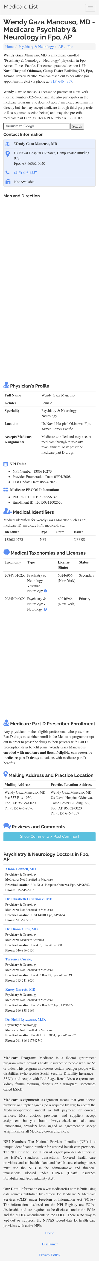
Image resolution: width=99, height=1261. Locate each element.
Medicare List (21, 5)
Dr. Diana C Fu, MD (21, 929)
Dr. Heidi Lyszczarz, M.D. (25, 1019)
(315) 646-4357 (61, 81)
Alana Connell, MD (20, 868)
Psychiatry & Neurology (36, 46)
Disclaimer (50, 1243)
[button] (45, 590)
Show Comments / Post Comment (49, 836)
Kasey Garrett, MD (20, 989)
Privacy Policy (49, 1254)
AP (60, 46)
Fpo (70, 46)
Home (9, 46)
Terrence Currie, (18, 959)
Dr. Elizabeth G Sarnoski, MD (28, 898)
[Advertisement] (49, 324)
